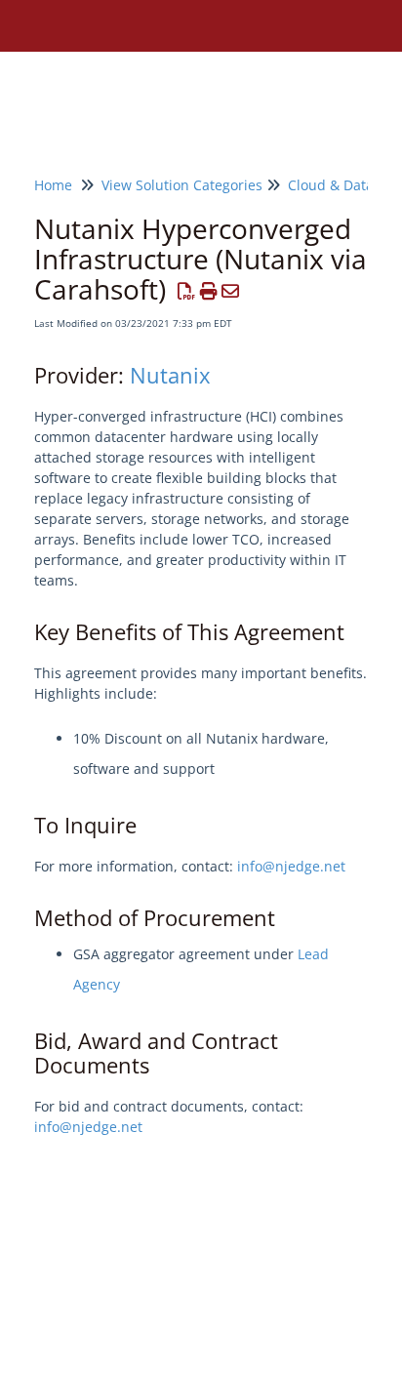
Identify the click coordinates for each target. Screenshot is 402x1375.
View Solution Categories (181, 185)
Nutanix (170, 374)
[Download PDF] (187, 291)
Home (53, 185)
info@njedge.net (291, 866)
